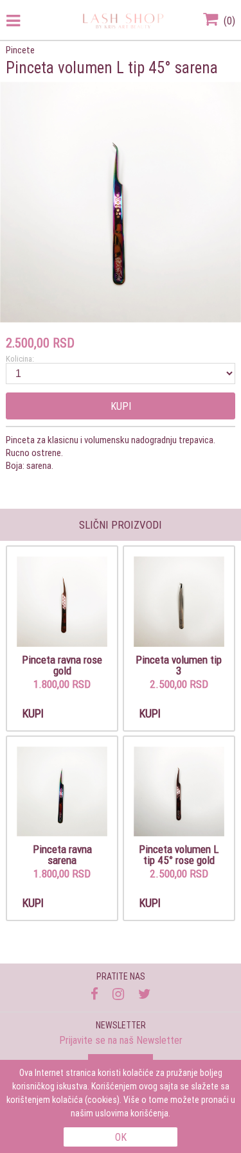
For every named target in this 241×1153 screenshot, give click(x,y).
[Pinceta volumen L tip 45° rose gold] (179, 792)
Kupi (121, 406)
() (228, 20)
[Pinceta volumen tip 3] (179, 602)
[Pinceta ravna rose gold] (62, 602)
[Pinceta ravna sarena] (62, 792)
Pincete (20, 50)
